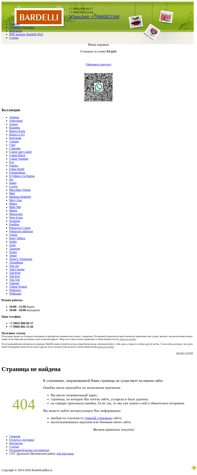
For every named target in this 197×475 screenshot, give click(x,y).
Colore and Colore (20, 151)
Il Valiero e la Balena (22, 176)
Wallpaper (15, 293)
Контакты (15, 30)
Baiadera (14, 127)
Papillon (14, 224)
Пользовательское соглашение (29, 450)
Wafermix (15, 290)
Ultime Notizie (18, 286)
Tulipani (14, 283)
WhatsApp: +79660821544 (94, 16)
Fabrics (13, 165)
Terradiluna (16, 262)
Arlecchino (16, 120)
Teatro (13, 252)
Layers (13, 186)
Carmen (14, 141)
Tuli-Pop (14, 276)
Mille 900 (15, 207)
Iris (11, 179)
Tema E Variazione (20, 259)
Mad (12, 193)
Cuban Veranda (18, 158)
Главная (14, 24)
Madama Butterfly (20, 196)
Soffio (13, 241)
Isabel (12, 183)
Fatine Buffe (16, 169)
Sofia (12, 245)
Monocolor (16, 214)
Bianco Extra (17, 131)
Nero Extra (16, 217)
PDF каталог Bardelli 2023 (26, 34)
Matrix (13, 203)
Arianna (14, 117)
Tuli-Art (14, 266)
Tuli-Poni (15, 272)
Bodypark (15, 138)
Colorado (15, 148)
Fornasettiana (17, 172)
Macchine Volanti (20, 189)
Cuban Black (17, 155)
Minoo (13, 210)
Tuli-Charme (17, 269)
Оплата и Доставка (21, 27)
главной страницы (98, 418)
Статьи (13, 37)
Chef (12, 145)
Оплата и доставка (21, 439)
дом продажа (64, 453)
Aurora (13, 124)
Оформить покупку (98, 64)
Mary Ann (15, 200)
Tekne (13, 255)
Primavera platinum (21, 231)
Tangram (14, 248)
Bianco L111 (17, 134)
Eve (11, 162)
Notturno (14, 221)
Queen (13, 234)
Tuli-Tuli (14, 279)
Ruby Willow (17, 238)
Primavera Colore (20, 228)
